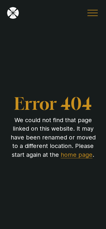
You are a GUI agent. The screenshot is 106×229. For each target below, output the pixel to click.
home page (76, 154)
